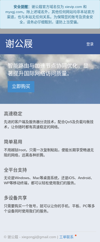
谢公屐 (19, 44)
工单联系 (68, 236)
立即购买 (21, 86)
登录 (90, 44)
